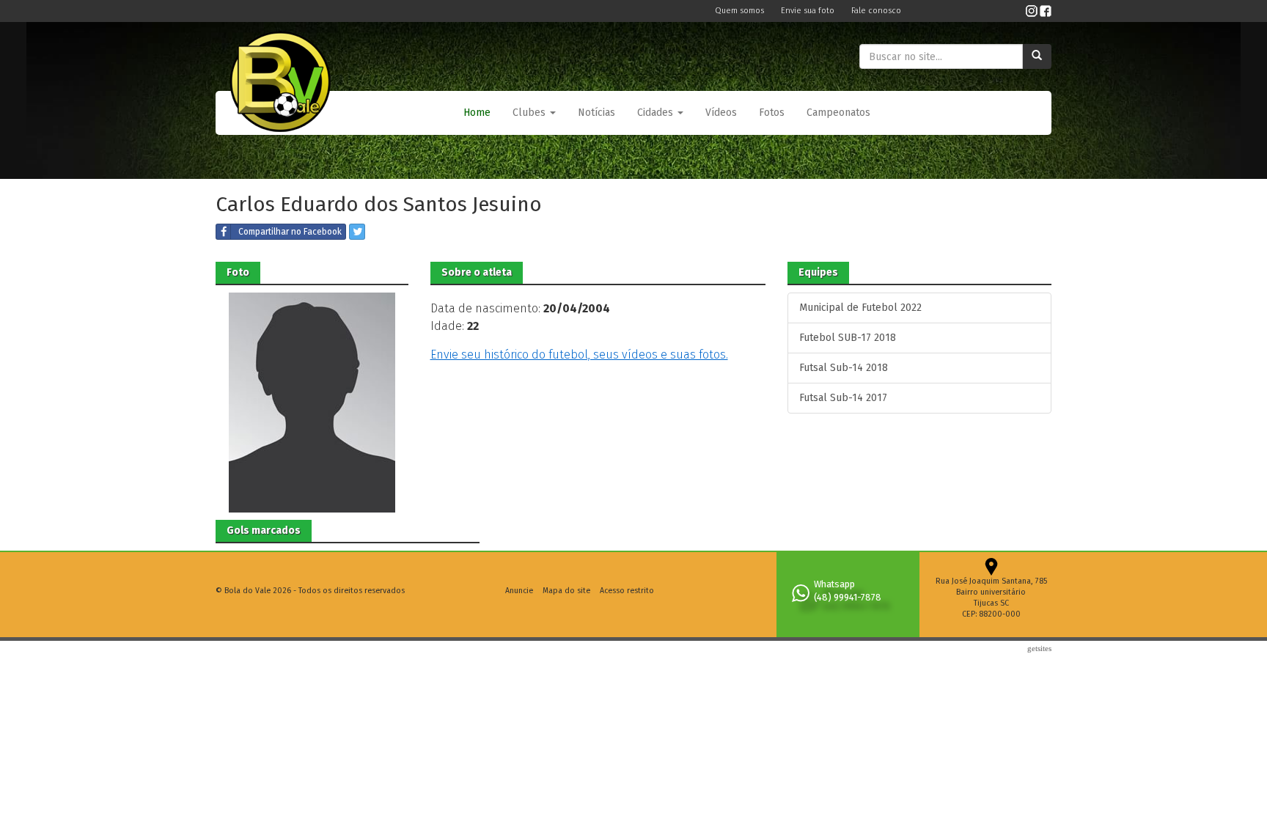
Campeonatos (838, 112)
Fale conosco (876, 10)
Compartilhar (290, 232)
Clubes (530, 112)
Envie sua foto (809, 10)
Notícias (596, 112)
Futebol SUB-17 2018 (847, 337)
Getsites (1039, 648)
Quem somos (740, 10)
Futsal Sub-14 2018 (843, 367)
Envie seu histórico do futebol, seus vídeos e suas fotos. (579, 354)
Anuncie (519, 590)
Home (477, 112)
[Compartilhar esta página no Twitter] (357, 232)
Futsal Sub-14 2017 (843, 398)
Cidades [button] (656, 112)
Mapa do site (566, 590)
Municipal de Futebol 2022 (860, 307)
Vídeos (721, 112)
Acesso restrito (627, 590)
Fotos (772, 112)
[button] (534, 113)
